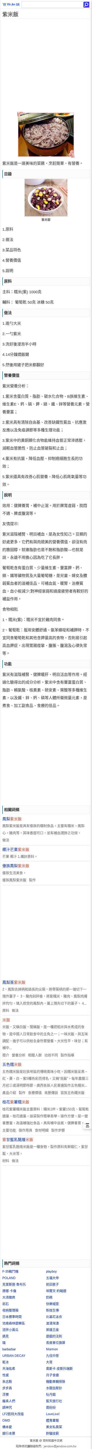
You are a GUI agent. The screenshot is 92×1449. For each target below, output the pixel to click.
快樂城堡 (52, 1304)
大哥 (49, 1362)
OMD (6, 1420)
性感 (5, 1375)
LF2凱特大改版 (13, 1414)
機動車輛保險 (55, 1381)
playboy (51, 1271)
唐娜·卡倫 (9, 1291)
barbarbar (9, 1349)
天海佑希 (8, 1368)
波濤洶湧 (52, 1323)
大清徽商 (8, 1297)
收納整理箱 (10, 1310)
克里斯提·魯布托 (14, 1284)
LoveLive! (52, 1414)
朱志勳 (7, 1381)
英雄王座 (52, 1330)
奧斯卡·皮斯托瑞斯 (59, 1368)
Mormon (52, 1349)
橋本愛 (7, 1427)
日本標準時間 (12, 1317)
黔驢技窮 (52, 1433)
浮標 (5, 1394)
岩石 (5, 1304)
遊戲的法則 (54, 1336)
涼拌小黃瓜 (10, 1330)
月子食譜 (52, 1375)
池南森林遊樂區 (13, 1323)
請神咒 (7, 1407)
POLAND (9, 1278)
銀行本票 (8, 1433)
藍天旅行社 (54, 1401)
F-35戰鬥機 (10, 1271)
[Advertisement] (46, 65)
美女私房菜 (54, 1427)
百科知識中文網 (52, 1440)
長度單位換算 (55, 1342)
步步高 (7, 1388)
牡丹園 (51, 1394)
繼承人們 (8, 1401)
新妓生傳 (52, 1310)
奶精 (49, 1297)
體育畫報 (52, 1420)
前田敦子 (52, 1284)
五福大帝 (52, 1278)
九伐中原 (52, 1355)
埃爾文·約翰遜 (56, 1291)
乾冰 (5, 1362)
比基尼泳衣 (54, 1317)
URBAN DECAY (13, 1355)
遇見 (5, 1336)
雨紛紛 (51, 1407)
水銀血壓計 (54, 1388)
